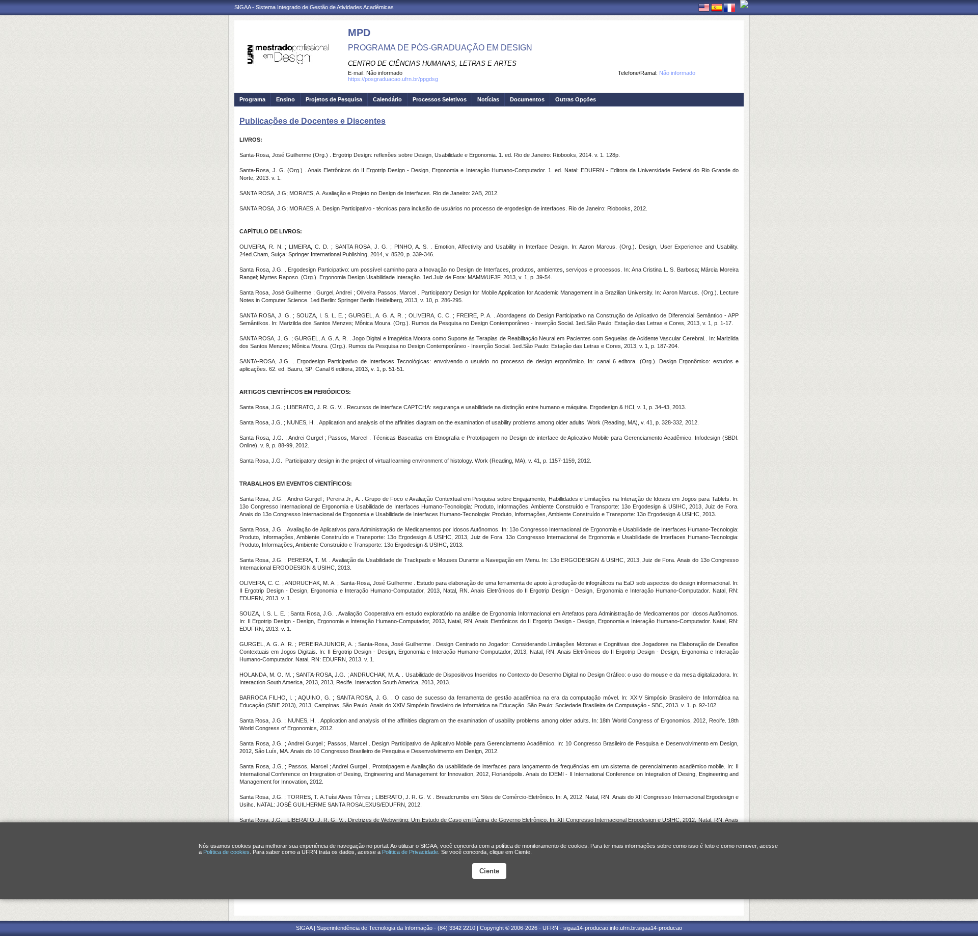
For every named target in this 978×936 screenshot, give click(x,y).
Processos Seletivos (440, 99)
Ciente (489, 871)
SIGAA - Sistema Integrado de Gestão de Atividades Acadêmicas (314, 7)
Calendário (387, 99)
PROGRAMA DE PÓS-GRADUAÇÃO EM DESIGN (440, 47)
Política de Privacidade (410, 852)
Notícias (488, 99)
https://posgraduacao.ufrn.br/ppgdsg (393, 79)
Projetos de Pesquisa (334, 99)
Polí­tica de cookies (226, 852)
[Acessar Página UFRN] (744, 4)
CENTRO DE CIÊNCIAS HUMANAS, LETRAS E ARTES (432, 63)
